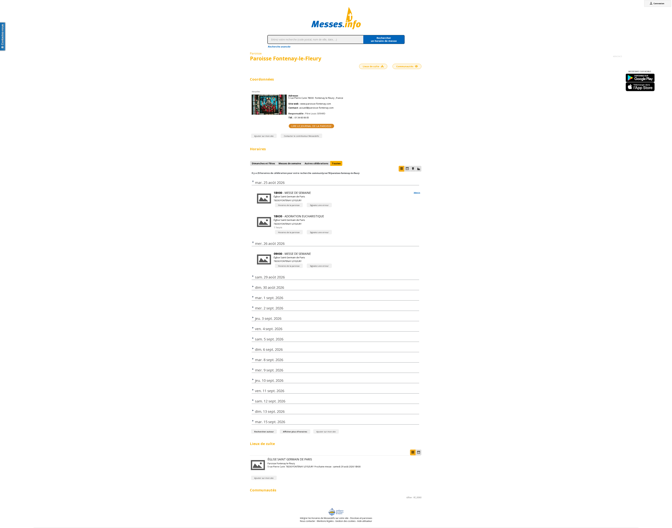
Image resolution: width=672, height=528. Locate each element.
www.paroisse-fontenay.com (315, 104)
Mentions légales (325, 521)
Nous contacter (307, 521)
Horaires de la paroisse (289, 205)
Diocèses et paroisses (361, 518)
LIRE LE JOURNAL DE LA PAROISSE (311, 126)
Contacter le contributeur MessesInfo (301, 136)
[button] (401, 169)
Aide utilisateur (364, 521)
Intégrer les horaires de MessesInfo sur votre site (324, 518)
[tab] (263, 163)
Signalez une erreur (319, 205)
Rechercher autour (264, 431)
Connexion (658, 3)
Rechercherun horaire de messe (384, 39)
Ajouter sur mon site (264, 136)
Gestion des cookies (345, 521)
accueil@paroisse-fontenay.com (316, 108)
